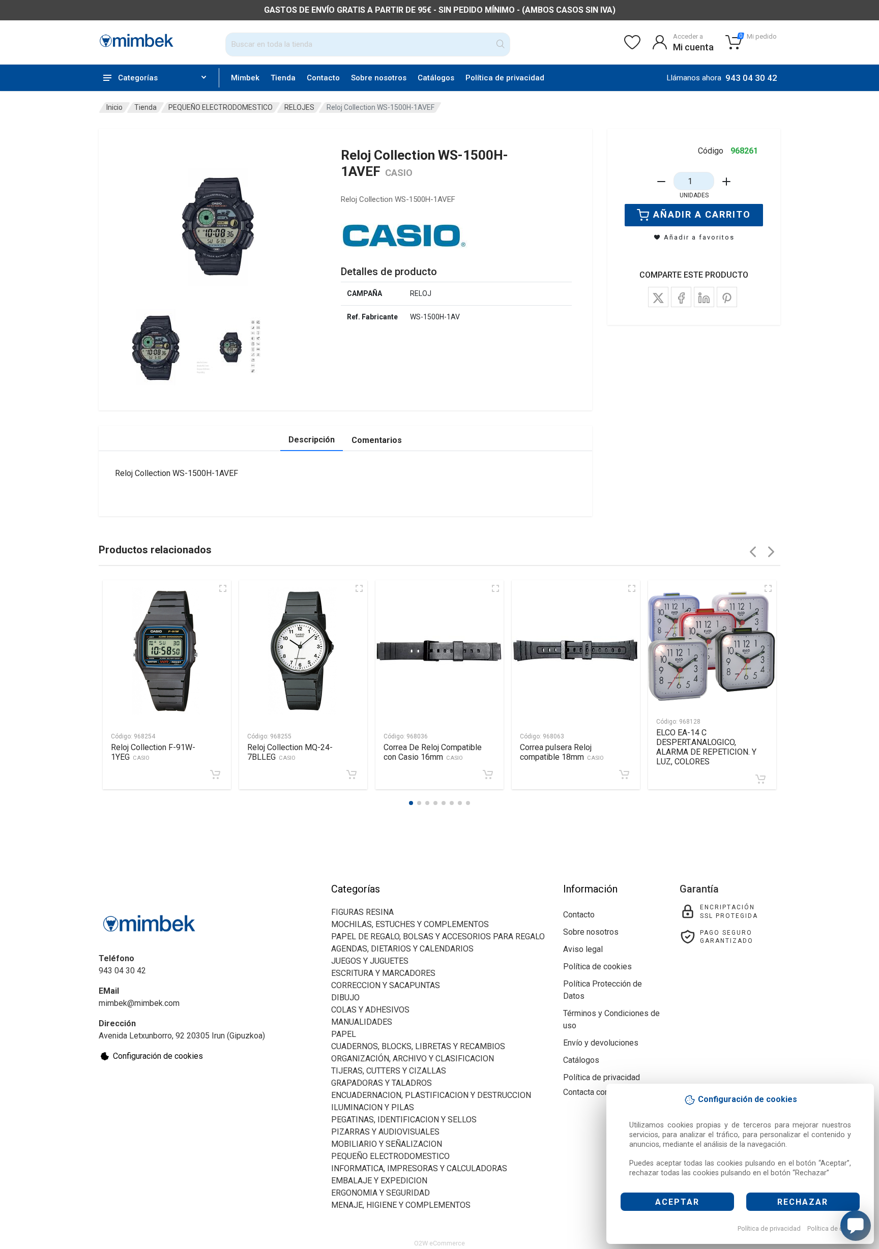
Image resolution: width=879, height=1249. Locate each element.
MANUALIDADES (361, 1022)
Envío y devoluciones (600, 1043)
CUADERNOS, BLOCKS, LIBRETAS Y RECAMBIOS (418, 1046)
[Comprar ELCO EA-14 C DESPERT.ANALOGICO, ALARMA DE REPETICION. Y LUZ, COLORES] (760, 779)
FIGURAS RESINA (362, 912)
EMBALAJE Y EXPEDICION (379, 1180)
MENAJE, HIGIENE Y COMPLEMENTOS (401, 1205)
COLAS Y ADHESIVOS (370, 1010)
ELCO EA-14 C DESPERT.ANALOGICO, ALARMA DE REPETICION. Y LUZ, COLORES (706, 747)
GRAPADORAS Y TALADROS (381, 1083)
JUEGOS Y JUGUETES (369, 961)
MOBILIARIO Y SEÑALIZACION (386, 1144)
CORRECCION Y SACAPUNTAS (385, 985)
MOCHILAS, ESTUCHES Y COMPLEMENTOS (410, 924)
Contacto (323, 77)
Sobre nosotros (378, 77)
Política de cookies (835, 1228)
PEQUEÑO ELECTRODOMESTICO (220, 107)
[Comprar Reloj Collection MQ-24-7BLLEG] (351, 774)
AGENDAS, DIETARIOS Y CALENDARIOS (402, 949)
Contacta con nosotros (603, 1092)
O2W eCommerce (439, 1243)
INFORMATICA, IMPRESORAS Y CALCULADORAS (419, 1168)
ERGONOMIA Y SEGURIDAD (380, 1193)
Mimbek (245, 77)
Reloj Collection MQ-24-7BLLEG (290, 752)
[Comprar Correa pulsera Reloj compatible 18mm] (624, 774)
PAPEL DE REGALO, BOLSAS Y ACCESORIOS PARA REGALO (438, 936)
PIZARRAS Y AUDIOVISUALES (385, 1132)
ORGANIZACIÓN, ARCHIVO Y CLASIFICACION (412, 1058)
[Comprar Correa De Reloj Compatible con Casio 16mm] (488, 774)
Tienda (283, 77)
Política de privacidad (769, 1228)
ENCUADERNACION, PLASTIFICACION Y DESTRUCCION (431, 1095)
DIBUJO (345, 997)
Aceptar (677, 1202)
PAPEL (343, 1034)
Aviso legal (583, 949)
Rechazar (802, 1202)
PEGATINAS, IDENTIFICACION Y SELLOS (404, 1119)
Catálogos (436, 77)
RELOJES (299, 107)
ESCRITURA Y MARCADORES (383, 973)
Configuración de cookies (158, 1056)
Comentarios (376, 440)
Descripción (311, 439)
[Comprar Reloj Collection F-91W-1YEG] (215, 774)
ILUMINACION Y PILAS (372, 1107)
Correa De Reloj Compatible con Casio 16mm (433, 752)
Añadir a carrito (702, 214)
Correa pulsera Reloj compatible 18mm (562, 752)
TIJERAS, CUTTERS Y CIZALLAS (388, 1071)
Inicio (114, 107)
